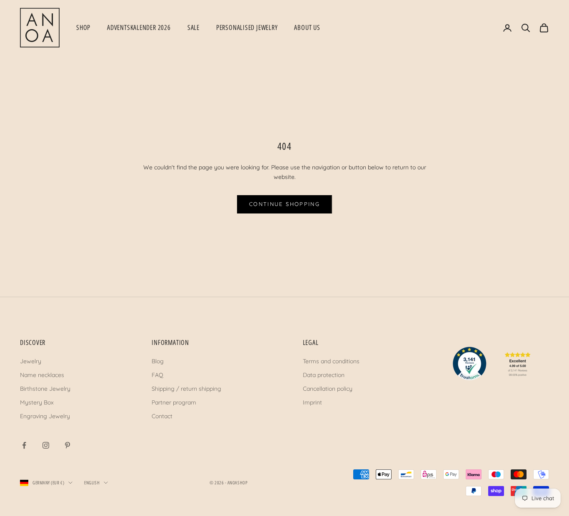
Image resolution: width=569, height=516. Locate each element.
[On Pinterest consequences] (67, 445)
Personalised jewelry (247, 27)
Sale (193, 27)
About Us (307, 27)
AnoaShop (237, 482)
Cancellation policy (327, 388)
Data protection (323, 375)
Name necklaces (42, 375)
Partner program (174, 402)
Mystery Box (37, 402)
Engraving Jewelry (45, 416)
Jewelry (30, 361)
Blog (158, 361)
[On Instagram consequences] (46, 445)
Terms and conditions (331, 361)
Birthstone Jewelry (45, 388)
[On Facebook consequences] (24, 445)
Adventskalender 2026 (139, 27)
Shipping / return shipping (186, 388)
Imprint (312, 402)
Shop (83, 27)
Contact (162, 416)
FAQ (157, 375)
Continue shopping (284, 204)
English (92, 482)
